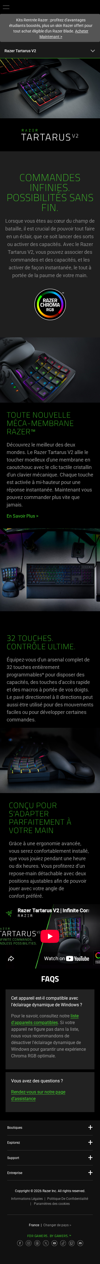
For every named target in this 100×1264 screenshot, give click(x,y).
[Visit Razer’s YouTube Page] (54, 1243)
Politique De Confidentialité (67, 1199)
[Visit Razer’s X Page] (46, 1243)
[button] (6, 7)
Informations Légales (27, 1199)
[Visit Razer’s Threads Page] (37, 1243)
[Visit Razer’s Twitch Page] (72, 1243)
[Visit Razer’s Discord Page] (80, 1243)
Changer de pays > (57, 1225)
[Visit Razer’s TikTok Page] (63, 1243)
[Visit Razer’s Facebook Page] (20, 1243)
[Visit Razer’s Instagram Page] (28, 1243)
